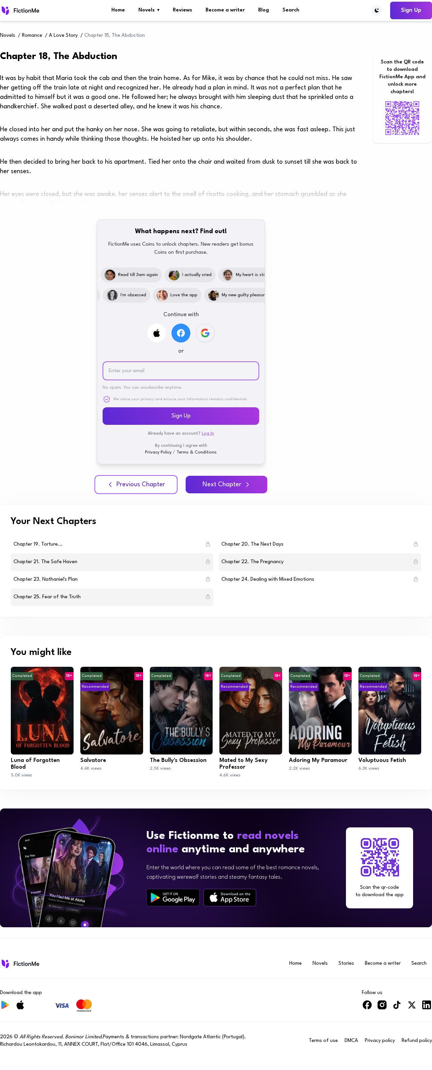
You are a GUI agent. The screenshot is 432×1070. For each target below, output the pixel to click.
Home (118, 10)
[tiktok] (397, 1008)
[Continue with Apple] (156, 333)
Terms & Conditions (197, 452)
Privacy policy (380, 1040)
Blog (263, 10)
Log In (208, 433)
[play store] (172, 897)
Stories (346, 963)
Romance (32, 35)
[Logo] (19, 10)
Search (290, 10)
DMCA (351, 1040)
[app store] (230, 897)
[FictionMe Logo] (19, 963)
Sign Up (411, 10)
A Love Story (63, 35)
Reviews (182, 10)
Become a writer (225, 10)
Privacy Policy (158, 452)
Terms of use (323, 1040)
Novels (148, 10)
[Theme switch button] (376, 10)
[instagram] (382, 1008)
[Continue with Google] (205, 333)
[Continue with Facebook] (180, 333)
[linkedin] (426, 1008)
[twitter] (411, 1008)
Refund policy (417, 1040)
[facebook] (367, 1008)
